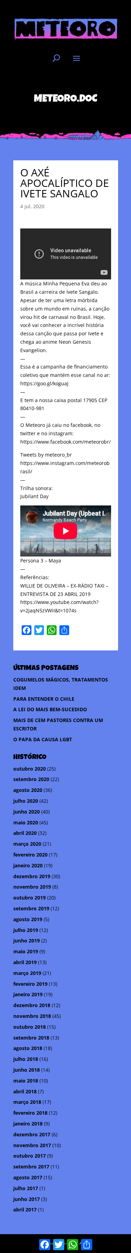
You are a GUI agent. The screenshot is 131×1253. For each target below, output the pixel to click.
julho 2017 (25, 1188)
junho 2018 (26, 1069)
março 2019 (27, 973)
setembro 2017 (31, 1166)
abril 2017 (25, 1209)
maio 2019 (25, 951)
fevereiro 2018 (30, 1112)
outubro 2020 (29, 768)
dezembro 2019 (31, 876)
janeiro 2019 (28, 994)
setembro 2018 (31, 1037)
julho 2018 (25, 1059)
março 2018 (27, 1102)
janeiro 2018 (28, 1123)
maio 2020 (25, 822)
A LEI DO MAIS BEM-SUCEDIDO (50, 709)
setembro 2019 (31, 908)
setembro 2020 (31, 779)
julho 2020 (25, 800)
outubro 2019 (29, 897)
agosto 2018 (27, 1048)
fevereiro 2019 (30, 984)
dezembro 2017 (31, 1134)
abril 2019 (25, 962)
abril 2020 (25, 833)
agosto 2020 (27, 790)
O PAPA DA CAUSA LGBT (42, 739)
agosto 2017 (27, 1177)
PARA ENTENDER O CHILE (43, 698)
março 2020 (27, 843)
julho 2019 (25, 930)
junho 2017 (26, 1199)
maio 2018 (25, 1080)
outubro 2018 (29, 1026)
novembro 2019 (32, 886)
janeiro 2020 (28, 865)
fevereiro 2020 (30, 854)
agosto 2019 (27, 919)
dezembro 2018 (31, 1005)
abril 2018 (25, 1091)
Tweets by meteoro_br (46, 454)
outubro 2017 (29, 1155)
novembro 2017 (32, 1145)
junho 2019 (26, 940)
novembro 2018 (32, 1016)
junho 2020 (26, 811)
